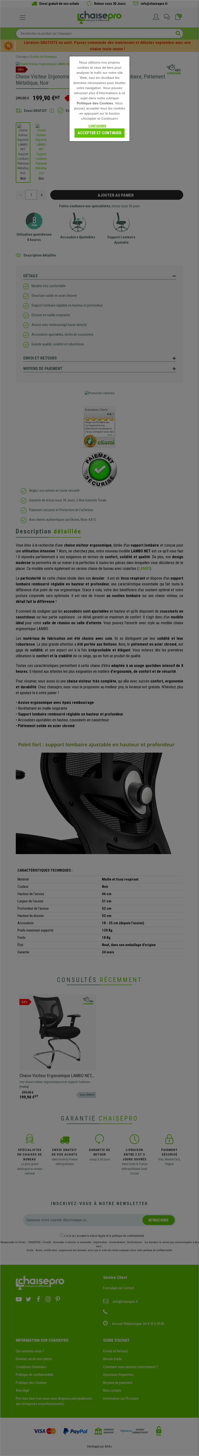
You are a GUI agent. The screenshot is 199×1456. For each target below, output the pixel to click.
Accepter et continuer (99, 133)
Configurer (97, 126)
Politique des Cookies (95, 103)
